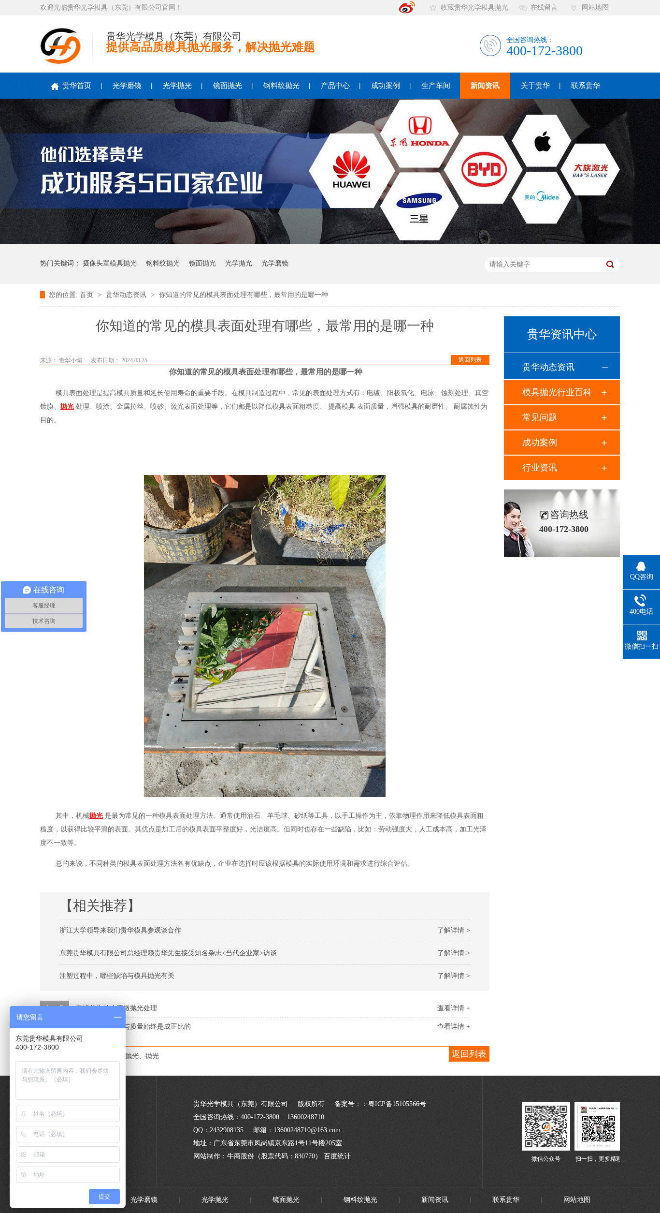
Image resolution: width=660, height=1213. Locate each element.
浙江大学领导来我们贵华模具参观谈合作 (120, 930)
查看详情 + (453, 1008)
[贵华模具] (546, 1148)
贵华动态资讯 (127, 294)
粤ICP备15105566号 (397, 1104)
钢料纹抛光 (281, 85)
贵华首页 (75, 85)
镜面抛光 (227, 85)
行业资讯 (539, 468)
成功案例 (385, 85)
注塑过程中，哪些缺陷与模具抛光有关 (116, 975)
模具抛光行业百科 (557, 392)
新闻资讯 (485, 85)
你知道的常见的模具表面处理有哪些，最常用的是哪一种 (243, 294)
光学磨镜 (127, 85)
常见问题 (539, 417)
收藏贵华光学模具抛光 (474, 7)
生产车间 (435, 85)
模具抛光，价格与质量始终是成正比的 (133, 1026)
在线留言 (544, 7)
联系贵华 (585, 85)
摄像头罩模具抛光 (110, 263)
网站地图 (595, 7)
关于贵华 (535, 85)
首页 (87, 294)
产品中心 (335, 85)
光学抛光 (177, 85)
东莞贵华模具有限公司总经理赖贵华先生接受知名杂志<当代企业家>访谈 (168, 953)
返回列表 (470, 359)
